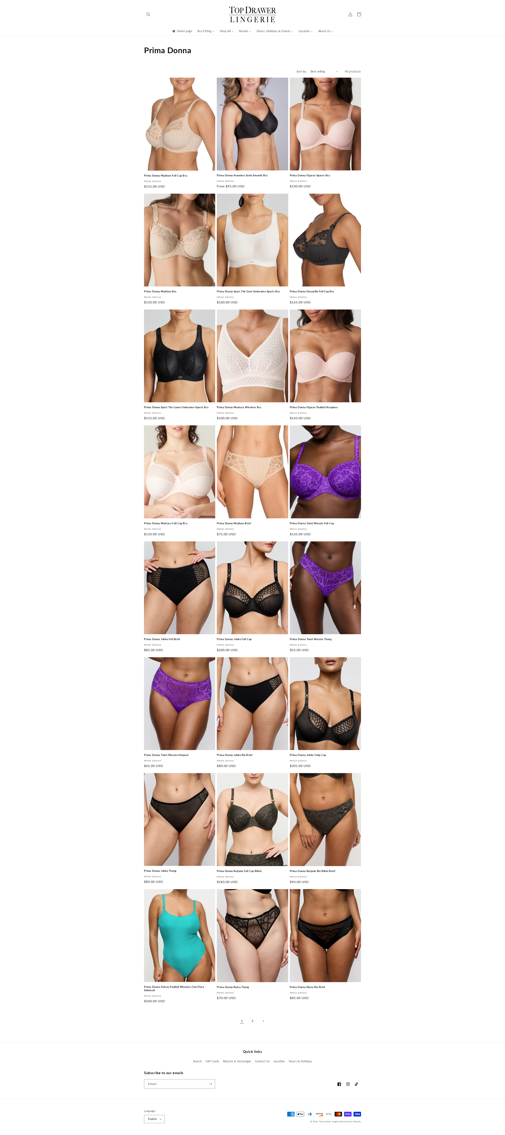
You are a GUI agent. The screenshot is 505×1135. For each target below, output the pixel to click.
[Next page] (263, 1021)
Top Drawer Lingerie (329, 1121)
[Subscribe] (210, 1084)
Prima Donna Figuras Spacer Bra (310, 175)
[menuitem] (182, 31)
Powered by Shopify (350, 1121)
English (152, 1118)
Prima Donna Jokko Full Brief (162, 639)
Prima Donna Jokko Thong (160, 870)
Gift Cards (212, 1061)
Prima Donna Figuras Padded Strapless (314, 407)
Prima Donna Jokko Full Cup (234, 639)
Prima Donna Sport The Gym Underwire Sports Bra (248, 291)
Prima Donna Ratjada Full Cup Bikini (239, 871)
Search (197, 1061)
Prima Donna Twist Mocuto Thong (311, 639)
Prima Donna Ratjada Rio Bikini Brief (313, 871)
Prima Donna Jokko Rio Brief (234, 755)
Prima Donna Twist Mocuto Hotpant (166, 755)
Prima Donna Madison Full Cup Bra (165, 175)
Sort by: (301, 71)
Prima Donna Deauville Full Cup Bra (312, 291)
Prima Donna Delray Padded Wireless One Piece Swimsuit (174, 988)
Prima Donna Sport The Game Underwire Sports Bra (176, 407)
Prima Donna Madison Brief (234, 523)
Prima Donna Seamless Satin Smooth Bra (242, 175)
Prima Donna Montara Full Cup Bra (165, 523)
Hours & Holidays (300, 1061)
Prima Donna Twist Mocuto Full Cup (312, 523)
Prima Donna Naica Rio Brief (307, 987)
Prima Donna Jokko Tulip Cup (308, 755)
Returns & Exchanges (237, 1061)
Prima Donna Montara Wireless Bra (239, 407)
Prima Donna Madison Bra (160, 291)
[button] (148, 14)
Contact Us (262, 1061)
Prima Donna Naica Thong (233, 987)
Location (279, 1061)
